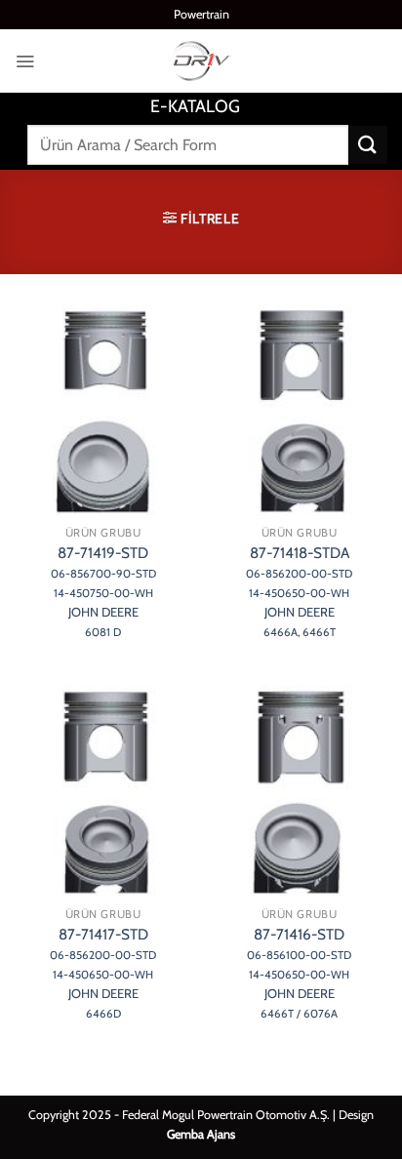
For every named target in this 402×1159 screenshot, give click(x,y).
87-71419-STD (103, 591)
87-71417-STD (103, 972)
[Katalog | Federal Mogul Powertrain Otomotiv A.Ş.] (201, 61)
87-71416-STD (299, 972)
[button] (25, 61)
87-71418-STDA (299, 591)
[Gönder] (367, 145)
